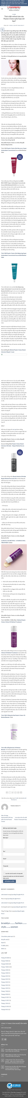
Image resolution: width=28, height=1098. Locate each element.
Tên (4, 851)
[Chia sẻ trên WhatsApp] (7, 792)
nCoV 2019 (25, 923)
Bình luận (5, 837)
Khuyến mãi (4, 939)
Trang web (5, 866)
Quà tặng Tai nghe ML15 (17, 894)
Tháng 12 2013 (5, 1006)
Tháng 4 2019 (4, 979)
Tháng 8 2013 (4, 1009)
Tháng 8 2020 (4, 964)
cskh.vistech (4, 894)
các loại (15, 429)
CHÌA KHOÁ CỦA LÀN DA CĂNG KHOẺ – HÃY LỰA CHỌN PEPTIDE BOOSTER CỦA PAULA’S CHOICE (14, 1061)
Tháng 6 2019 (4, 976)
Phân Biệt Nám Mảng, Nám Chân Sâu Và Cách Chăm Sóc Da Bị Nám (16, 1050)
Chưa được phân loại (7, 936)
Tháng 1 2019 (4, 988)
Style (2, 942)
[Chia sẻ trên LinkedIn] (21, 792)
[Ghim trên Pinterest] (18, 792)
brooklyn (5, 923)
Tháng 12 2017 (5, 997)
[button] (2, 9)
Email (5, 858)
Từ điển (14, 14)
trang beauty (21, 25)
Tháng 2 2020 (4, 973)
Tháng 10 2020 (5, 957)
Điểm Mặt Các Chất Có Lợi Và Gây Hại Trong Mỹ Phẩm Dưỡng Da (15, 1055)
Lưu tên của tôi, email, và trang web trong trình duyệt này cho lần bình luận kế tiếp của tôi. (13, 876)
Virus (7, 927)
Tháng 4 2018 (4, 994)
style (3, 926)
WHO (9, 927)
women (14, 926)
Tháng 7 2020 (4, 967)
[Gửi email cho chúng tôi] (5, 1039)
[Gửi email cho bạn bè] (15, 792)
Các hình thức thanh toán (14, 1089)
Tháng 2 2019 (4, 985)
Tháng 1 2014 (4, 1003)
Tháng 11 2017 (5, 1000)
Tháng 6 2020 (4, 970)
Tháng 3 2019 (4, 982)
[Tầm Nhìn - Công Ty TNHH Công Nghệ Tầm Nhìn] (14, 9)
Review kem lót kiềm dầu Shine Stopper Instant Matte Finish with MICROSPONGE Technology (15, 1068)
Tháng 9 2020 (4, 961)
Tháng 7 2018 (4, 991)
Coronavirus (12, 923)
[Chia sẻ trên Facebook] (9, 792)
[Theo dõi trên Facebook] (2, 1039)
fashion (18, 923)
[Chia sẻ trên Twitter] (12, 792)
